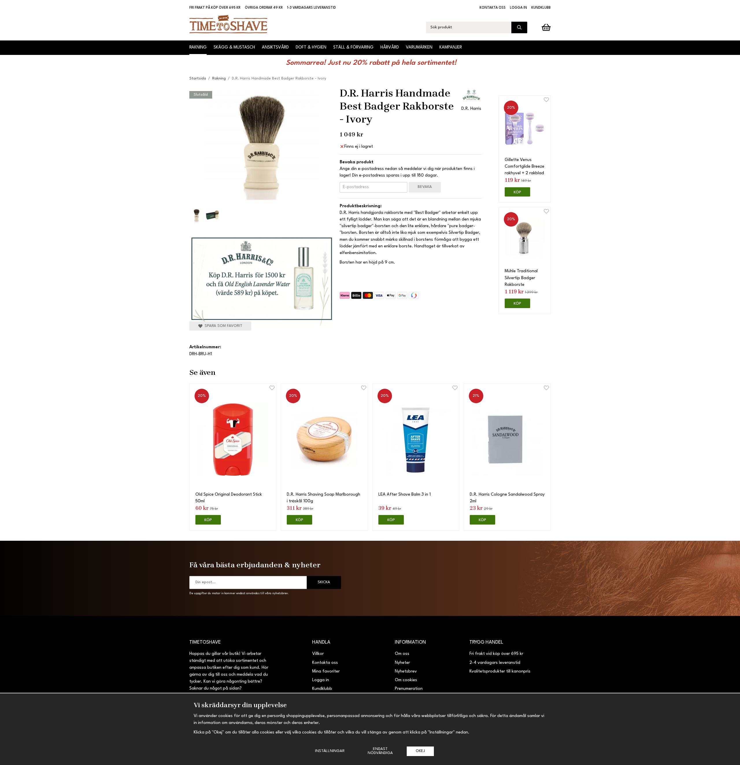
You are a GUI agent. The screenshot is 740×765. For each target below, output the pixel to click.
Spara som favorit (222, 326)
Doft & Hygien (311, 47)
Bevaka (425, 187)
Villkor (318, 654)
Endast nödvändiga (380, 751)
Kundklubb (541, 8)
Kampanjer (450, 47)
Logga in (518, 8)
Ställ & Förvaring (353, 47)
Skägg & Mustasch (234, 47)
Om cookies (406, 680)
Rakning (198, 47)
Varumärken (419, 47)
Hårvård (389, 47)
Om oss (402, 654)
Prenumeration (409, 689)
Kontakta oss (493, 8)
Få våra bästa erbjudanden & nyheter (255, 564)
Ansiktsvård (275, 47)
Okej (420, 751)
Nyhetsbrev (406, 671)
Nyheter (402, 663)
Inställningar (330, 751)
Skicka (324, 582)
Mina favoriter (326, 671)
